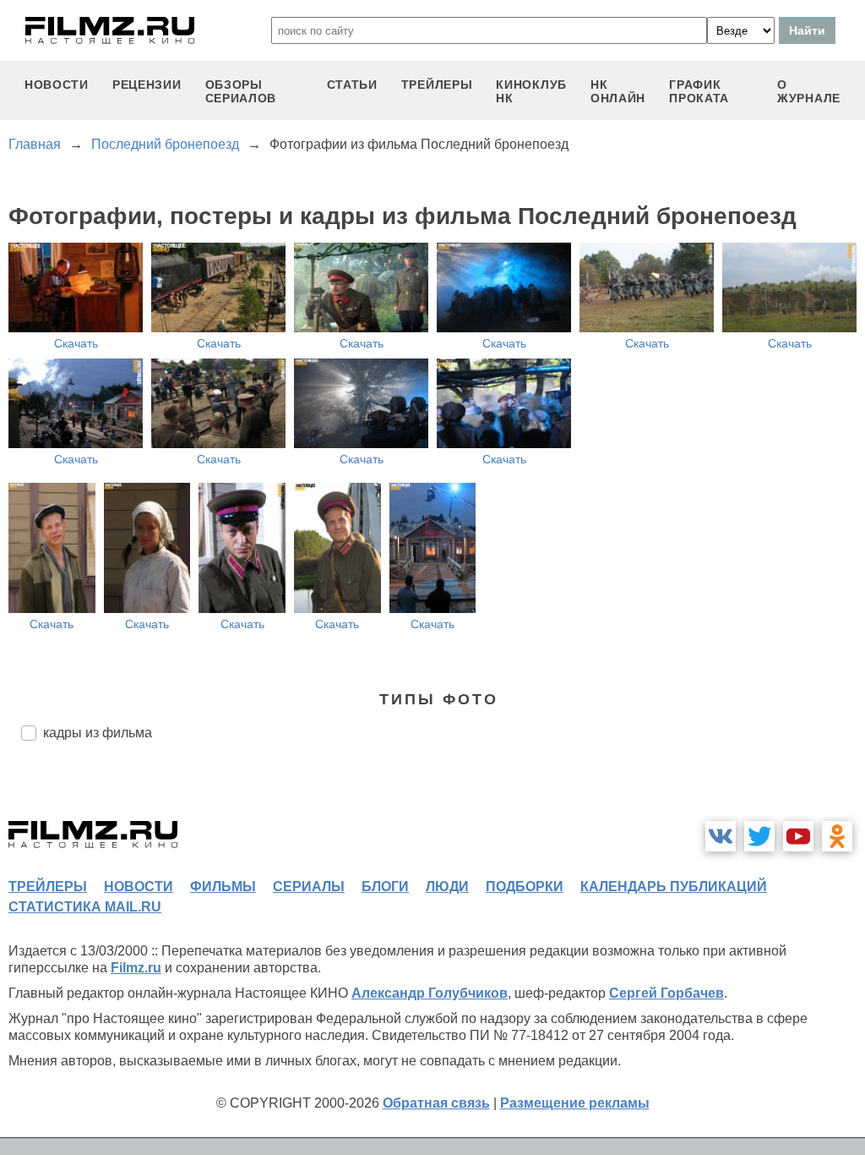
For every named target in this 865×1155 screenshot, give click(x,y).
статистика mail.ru (84, 907)
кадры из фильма (97, 732)
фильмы (223, 886)
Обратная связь (436, 1103)
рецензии (147, 84)
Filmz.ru (136, 968)
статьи (352, 84)
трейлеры (437, 84)
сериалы (309, 886)
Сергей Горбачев (666, 993)
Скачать (76, 343)
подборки (524, 886)
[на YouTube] (798, 836)
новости (56, 84)
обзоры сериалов (241, 91)
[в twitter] (759, 836)
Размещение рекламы (575, 1103)
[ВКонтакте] (720, 836)
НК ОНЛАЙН (617, 91)
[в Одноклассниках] (837, 836)
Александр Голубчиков (429, 993)
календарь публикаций (673, 886)
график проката (699, 91)
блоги (385, 886)
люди (447, 886)
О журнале (809, 91)
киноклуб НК (531, 91)
